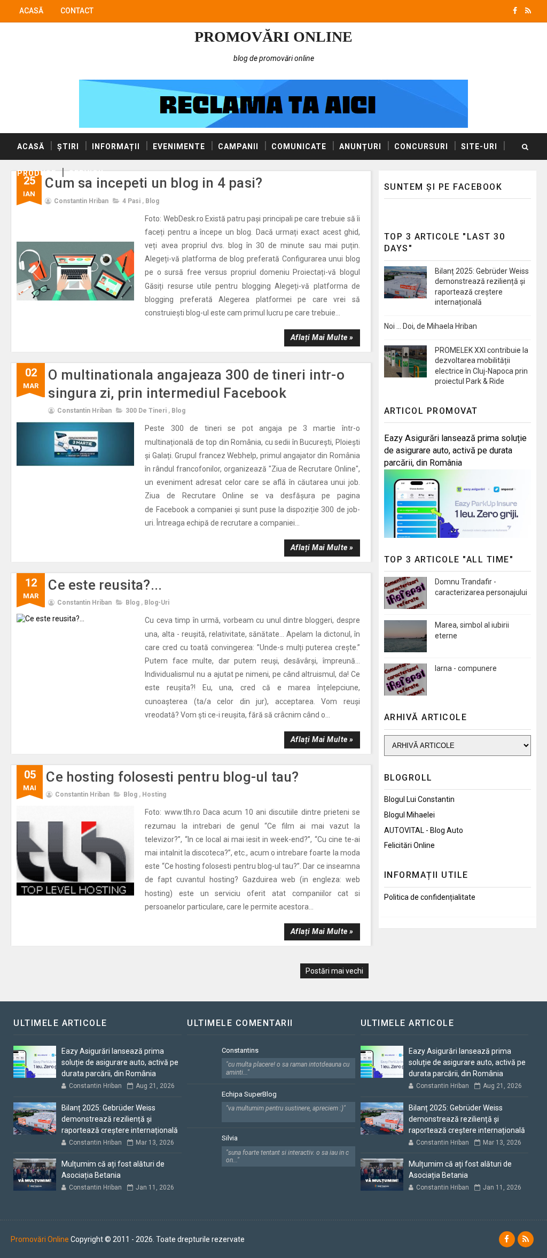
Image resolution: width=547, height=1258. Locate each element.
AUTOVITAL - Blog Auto (423, 830)
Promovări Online (273, 36)
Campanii (238, 146)
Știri (68, 146)
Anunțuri (360, 146)
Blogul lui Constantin (419, 799)
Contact (76, 10)
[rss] (528, 11)
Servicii (86, 173)
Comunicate (298, 146)
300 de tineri (146, 410)
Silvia (230, 1138)
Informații (116, 146)
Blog (152, 201)
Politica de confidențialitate (429, 897)
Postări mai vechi (334, 971)
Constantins (240, 1050)
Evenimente (179, 146)
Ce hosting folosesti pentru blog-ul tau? (172, 777)
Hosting (154, 794)
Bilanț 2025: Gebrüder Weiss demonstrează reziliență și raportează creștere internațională (119, 1118)
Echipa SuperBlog (249, 1094)
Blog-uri (156, 602)
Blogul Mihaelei (409, 815)
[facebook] (515, 11)
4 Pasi (131, 201)
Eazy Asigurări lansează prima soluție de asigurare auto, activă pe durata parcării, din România (455, 450)
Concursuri (421, 146)
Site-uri (479, 146)
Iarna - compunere (466, 668)
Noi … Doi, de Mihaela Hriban (430, 326)
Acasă (31, 10)
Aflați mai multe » (322, 337)
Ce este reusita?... (105, 585)
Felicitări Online (409, 845)
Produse (36, 173)
